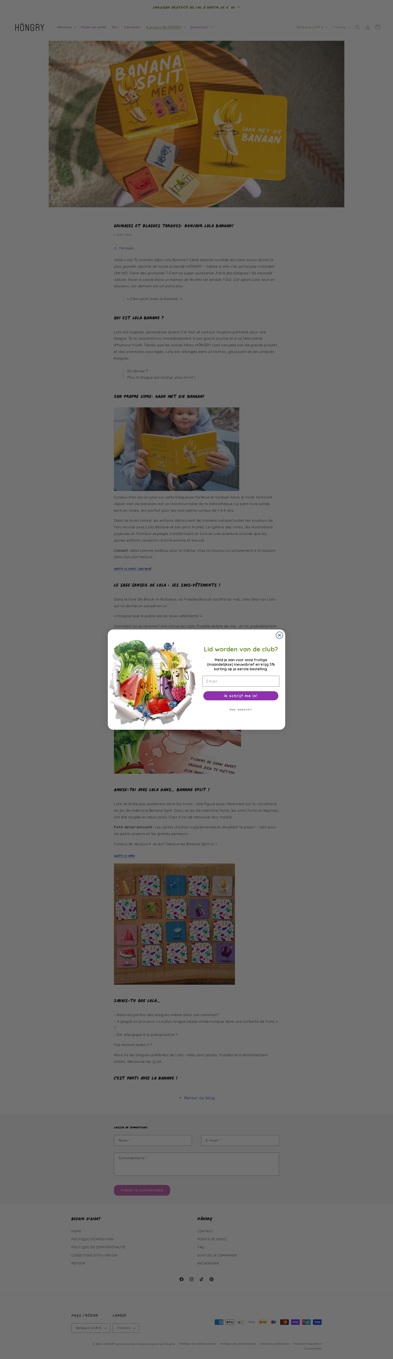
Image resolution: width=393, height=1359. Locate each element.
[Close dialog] (279, 635)
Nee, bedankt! (240, 709)
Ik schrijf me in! (241, 696)
